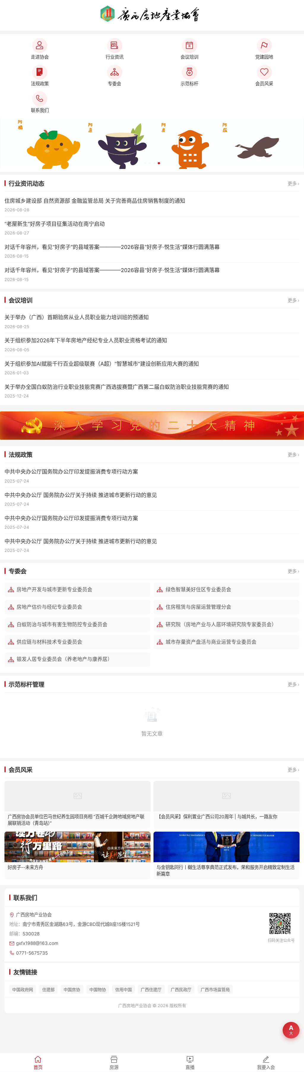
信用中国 (123, 989)
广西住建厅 (151, 989)
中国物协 (97, 989)
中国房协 (72, 989)
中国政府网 (22, 989)
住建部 (48, 989)
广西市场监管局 (215, 989)
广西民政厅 (181, 989)
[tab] (38, 1062)
